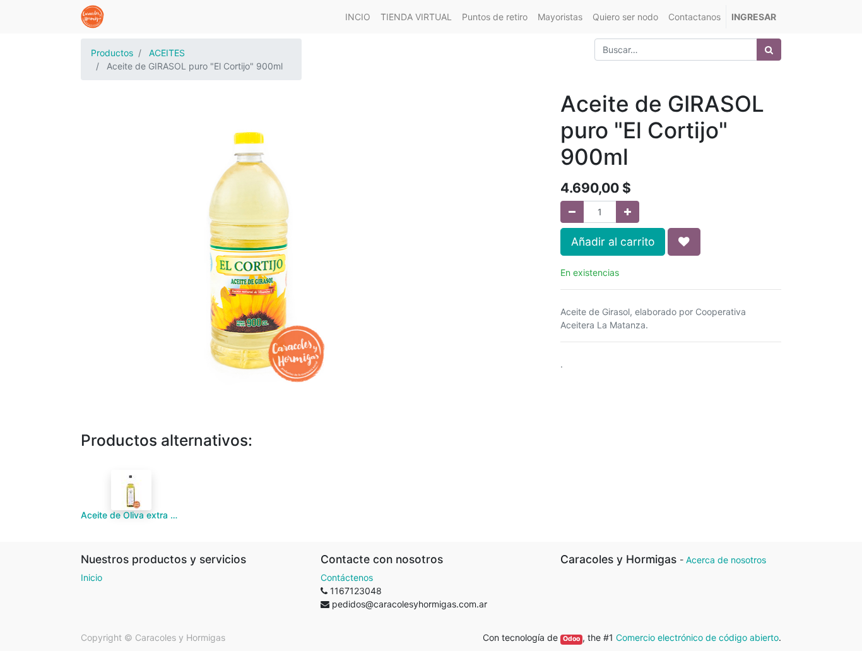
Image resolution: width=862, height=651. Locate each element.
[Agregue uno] (627, 212)
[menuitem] (357, 16)
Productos (112, 52)
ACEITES (167, 52)
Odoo (571, 639)
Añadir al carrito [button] (612, 241)
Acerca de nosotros (726, 559)
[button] (684, 242)
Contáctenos (347, 577)
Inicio (91, 577)
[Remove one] (572, 212)
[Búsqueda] (769, 50)
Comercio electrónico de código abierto (697, 637)
